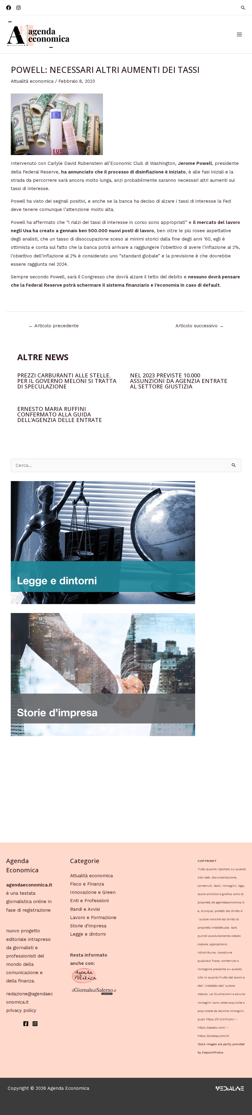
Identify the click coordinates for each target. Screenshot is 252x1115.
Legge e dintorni (88, 934)
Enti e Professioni (89, 900)
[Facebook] (8, 7)
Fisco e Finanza (87, 884)
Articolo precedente (54, 326)
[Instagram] (18, 7)
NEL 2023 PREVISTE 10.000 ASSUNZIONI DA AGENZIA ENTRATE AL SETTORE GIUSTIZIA (178, 381)
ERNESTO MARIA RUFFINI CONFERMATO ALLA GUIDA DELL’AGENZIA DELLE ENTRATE (59, 414)
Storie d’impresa (88, 926)
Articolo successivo (199, 326)
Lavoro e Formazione (93, 917)
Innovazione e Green (93, 892)
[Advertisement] (126, 788)
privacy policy (21, 1010)
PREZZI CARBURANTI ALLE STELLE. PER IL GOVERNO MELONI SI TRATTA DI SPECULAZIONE (66, 381)
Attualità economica (32, 81)
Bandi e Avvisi (85, 909)
